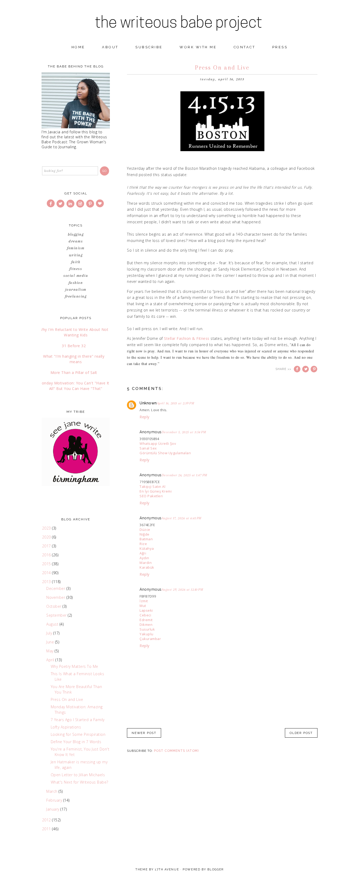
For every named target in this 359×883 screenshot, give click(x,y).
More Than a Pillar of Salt (73, 372)
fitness (75, 269)
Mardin (146, 562)
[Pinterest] (90, 203)
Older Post (301, 733)
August (53, 624)
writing (76, 255)
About (110, 47)
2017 (47, 545)
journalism (75, 289)
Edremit (146, 619)
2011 (47, 828)
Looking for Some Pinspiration (78, 734)
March (52, 791)
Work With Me (198, 47)
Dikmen (146, 624)
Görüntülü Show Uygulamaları (165, 453)
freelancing (76, 296)
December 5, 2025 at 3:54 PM (184, 432)
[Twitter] (61, 203)
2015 (47, 563)
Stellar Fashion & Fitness (186, 338)
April (50, 659)
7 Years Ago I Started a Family (78, 719)
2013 (47, 581)
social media (75, 275)
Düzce (145, 529)
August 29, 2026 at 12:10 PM (182, 589)
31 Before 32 (74, 345)
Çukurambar (150, 638)
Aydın (144, 558)
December (56, 588)
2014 (47, 572)
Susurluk (147, 629)
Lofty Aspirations (66, 727)
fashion (76, 283)
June (50, 641)
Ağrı (143, 553)
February (54, 800)
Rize (143, 543)
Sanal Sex (148, 448)
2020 (47, 537)
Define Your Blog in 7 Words (76, 741)
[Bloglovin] (100, 203)
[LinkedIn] (70, 203)
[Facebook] (51, 203)
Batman (146, 539)
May (50, 650)
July (49, 633)
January (53, 809)
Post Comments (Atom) (176, 751)
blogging (76, 234)
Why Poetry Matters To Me (74, 666)
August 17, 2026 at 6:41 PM (182, 518)
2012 (47, 819)
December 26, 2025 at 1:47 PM (184, 475)
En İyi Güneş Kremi (156, 491)
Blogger (215, 869)
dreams (76, 241)
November (56, 597)
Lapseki (146, 610)
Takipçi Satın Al (152, 486)
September (57, 615)
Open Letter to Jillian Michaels (78, 774)
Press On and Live (67, 699)
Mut (143, 605)
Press (280, 47)
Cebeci (145, 615)
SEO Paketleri (151, 496)
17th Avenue (167, 869)
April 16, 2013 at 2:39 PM (175, 403)
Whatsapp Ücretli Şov (158, 443)
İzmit (144, 601)
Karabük (147, 567)
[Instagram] (80, 203)
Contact (244, 47)
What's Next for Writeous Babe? (79, 782)
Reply (145, 416)
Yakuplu (146, 634)
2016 (47, 554)
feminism (75, 248)
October (54, 606)
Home (78, 47)
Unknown (148, 403)
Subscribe (149, 47)
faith (75, 262)
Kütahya (147, 548)
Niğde (145, 534)
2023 (47, 528)
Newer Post (144, 733)
